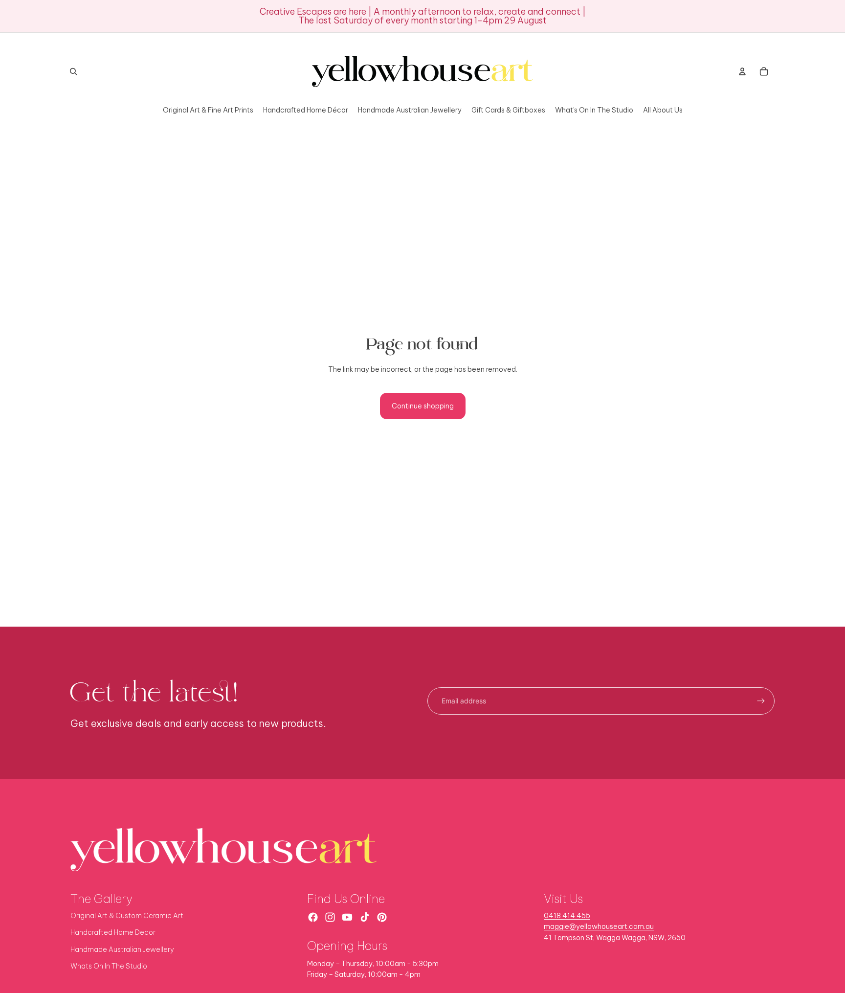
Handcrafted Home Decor (113, 932)
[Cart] (764, 71)
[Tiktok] (365, 917)
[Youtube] (347, 917)
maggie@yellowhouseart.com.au (599, 926)
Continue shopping (423, 406)
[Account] (742, 71)
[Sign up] (761, 701)
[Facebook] (313, 917)
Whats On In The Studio (108, 966)
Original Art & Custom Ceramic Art (126, 915)
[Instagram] (330, 917)
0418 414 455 (567, 915)
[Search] (73, 71)
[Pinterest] (382, 917)
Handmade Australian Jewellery (122, 949)
